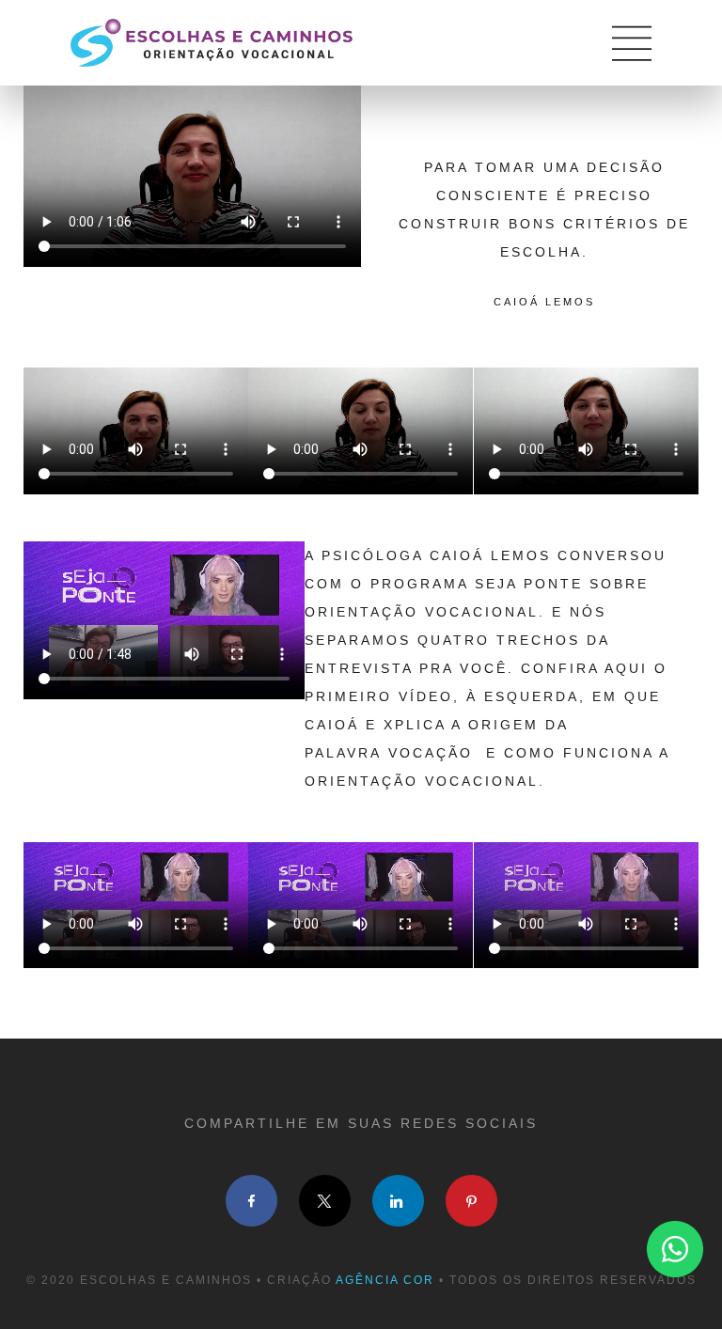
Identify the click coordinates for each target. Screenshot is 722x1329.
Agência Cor (385, 1280)
